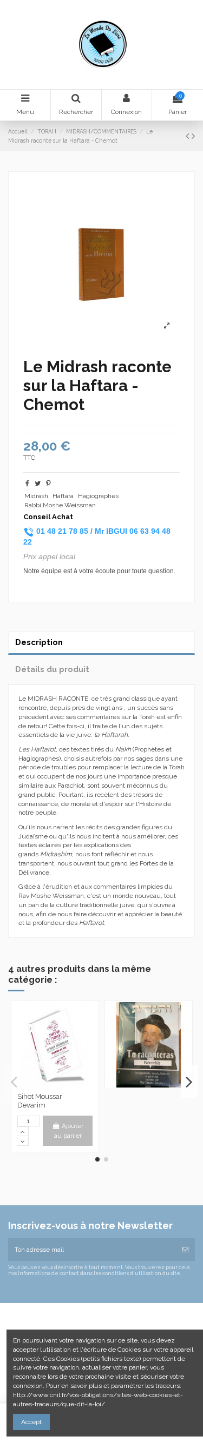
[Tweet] (38, 483)
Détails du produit (52, 669)
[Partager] (27, 483)
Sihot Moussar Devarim (39, 1100)
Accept (31, 1422)
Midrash (36, 496)
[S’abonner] (185, 1249)
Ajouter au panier (69, 1130)
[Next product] (193, 136)
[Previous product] (189, 136)
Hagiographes (98, 496)
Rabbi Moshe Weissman (60, 505)
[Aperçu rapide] (55, 1084)
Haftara (63, 496)
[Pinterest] (48, 483)
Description (39, 642)
